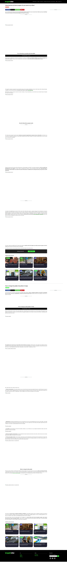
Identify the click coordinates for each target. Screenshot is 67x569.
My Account (59, 1)
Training (38, 1)
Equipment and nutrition (47, 1)
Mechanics (41, 1)
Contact (21, 556)
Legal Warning (36, 554)
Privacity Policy (36, 555)
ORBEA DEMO (31, 251)
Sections (21, 554)
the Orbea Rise (30, 90)
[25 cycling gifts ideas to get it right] (40, 263)
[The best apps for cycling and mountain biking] (40, 529)
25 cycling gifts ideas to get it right (39, 264)
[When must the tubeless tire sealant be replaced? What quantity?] (40, 542)
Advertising (26, 14)
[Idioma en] (56, 1)
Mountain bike (35, 1)
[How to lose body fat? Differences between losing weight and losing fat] (26, 542)
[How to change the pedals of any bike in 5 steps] (12, 263)
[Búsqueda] (61, 1)
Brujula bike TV (53, 1)
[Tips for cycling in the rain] (26, 263)
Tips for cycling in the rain (23, 264)
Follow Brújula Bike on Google (26, 55)
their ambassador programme (38, 214)
